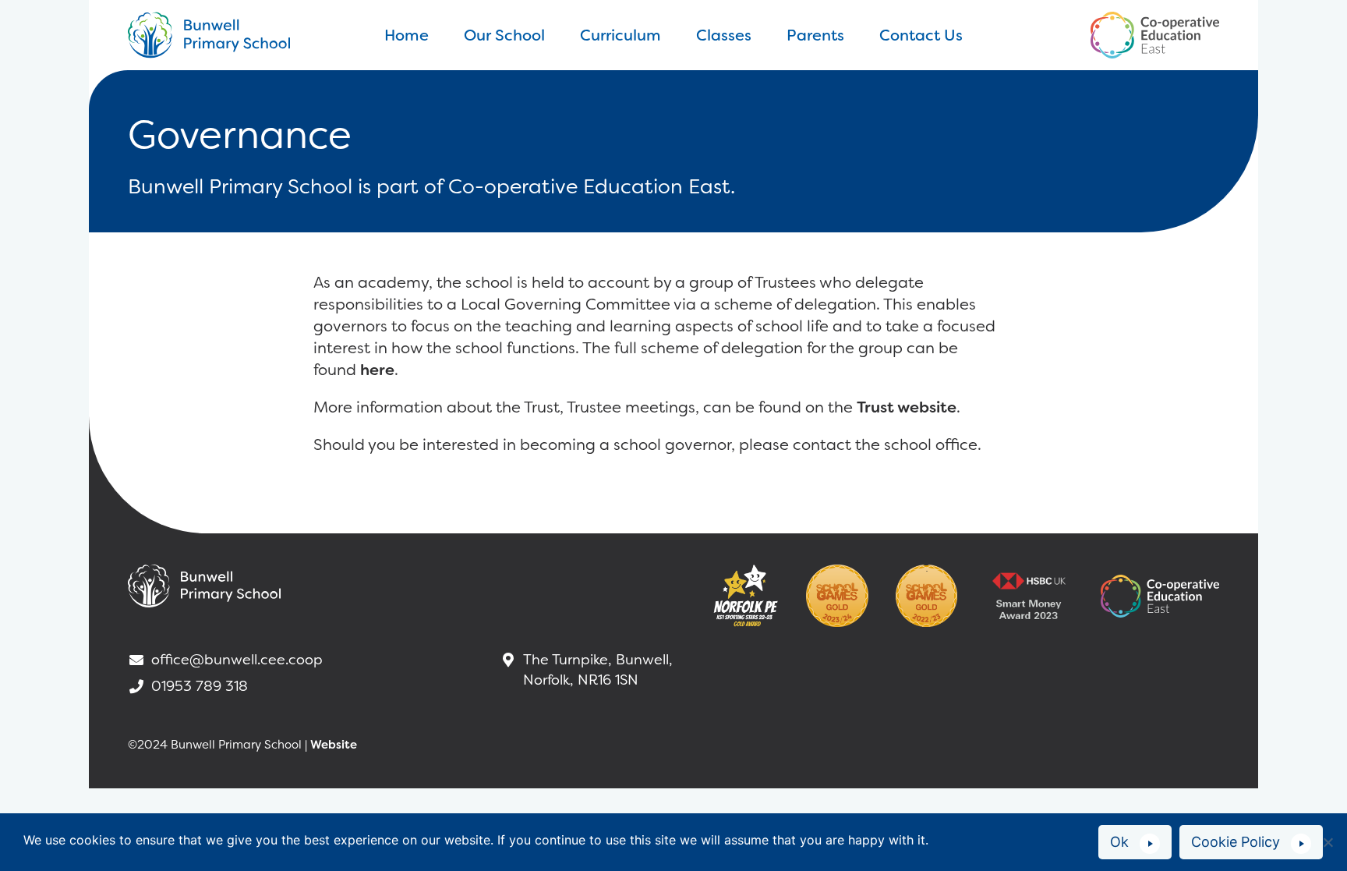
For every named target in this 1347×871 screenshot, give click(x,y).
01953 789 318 (199, 686)
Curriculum (620, 35)
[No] (1327, 842)
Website (333, 744)
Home (406, 35)
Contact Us (921, 35)
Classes (723, 35)
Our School (504, 35)
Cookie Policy (1235, 842)
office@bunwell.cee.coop (237, 659)
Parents (815, 35)
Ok (1119, 842)
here (377, 369)
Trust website (906, 407)
